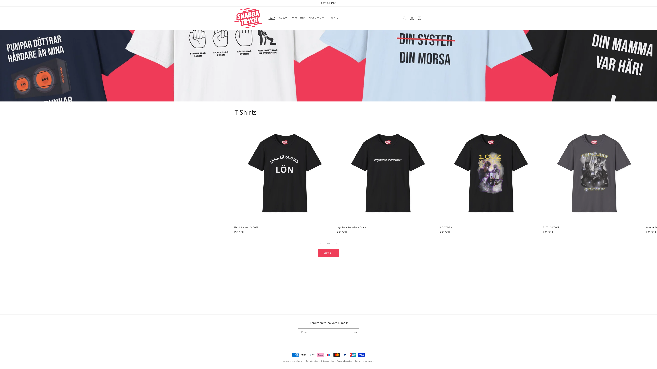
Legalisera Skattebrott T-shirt (351, 227)
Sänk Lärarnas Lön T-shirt (247, 227)
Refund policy (312, 361)
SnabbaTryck (296, 361)
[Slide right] (336, 243)
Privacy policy (327, 361)
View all (328, 252)
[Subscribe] (355, 332)
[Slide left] (321, 243)
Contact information (364, 361)
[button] (333, 18)
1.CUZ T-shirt (446, 227)
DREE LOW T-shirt (552, 227)
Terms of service (344, 361)
